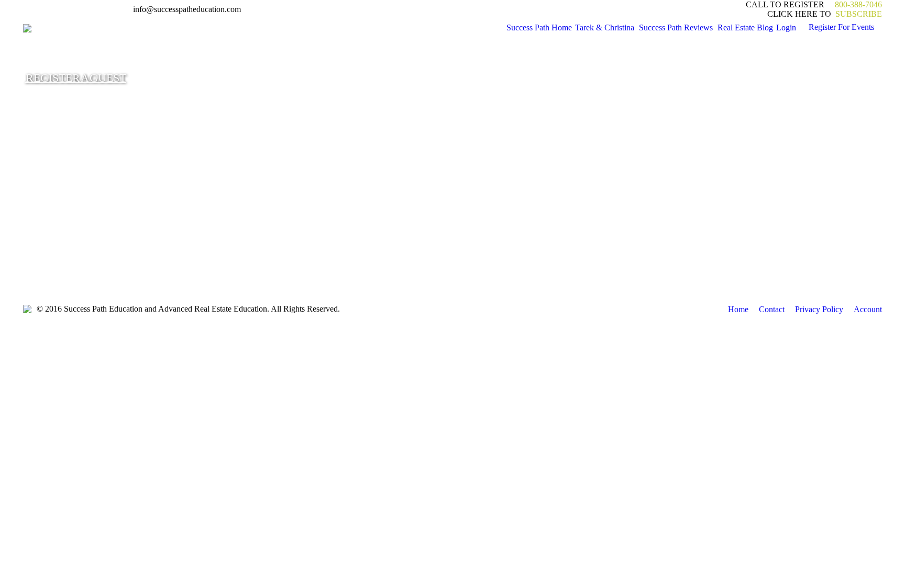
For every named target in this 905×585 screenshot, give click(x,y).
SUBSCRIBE (857, 13)
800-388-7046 (858, 4)
